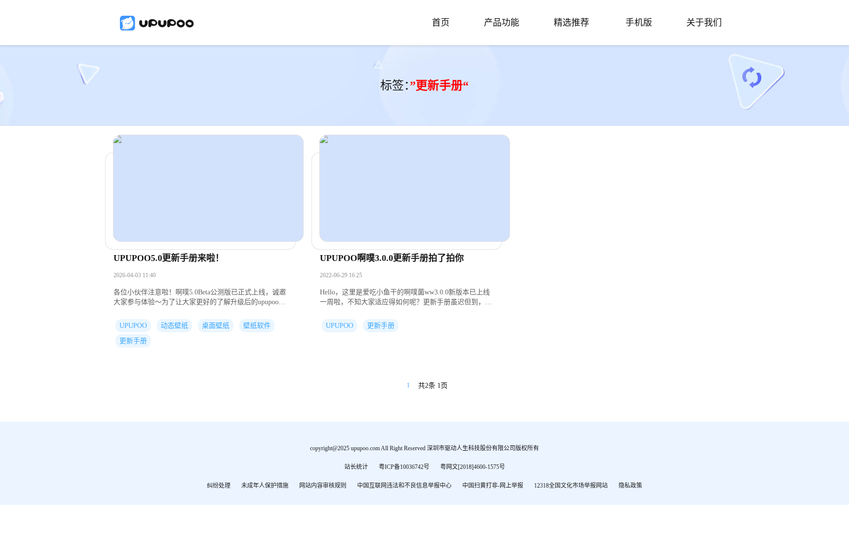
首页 (441, 23)
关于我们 (704, 23)
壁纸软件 (257, 325)
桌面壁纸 (215, 325)
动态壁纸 (174, 325)
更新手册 (133, 341)
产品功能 (501, 23)
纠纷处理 (218, 485)
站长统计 (356, 466)
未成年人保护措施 (264, 485)
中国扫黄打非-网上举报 (492, 485)
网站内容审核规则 (322, 485)
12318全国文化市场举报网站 (571, 485)
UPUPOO (133, 325)
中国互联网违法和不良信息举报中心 (404, 485)
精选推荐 (571, 23)
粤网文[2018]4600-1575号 (472, 466)
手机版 (638, 23)
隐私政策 (630, 485)
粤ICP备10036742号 (404, 466)
